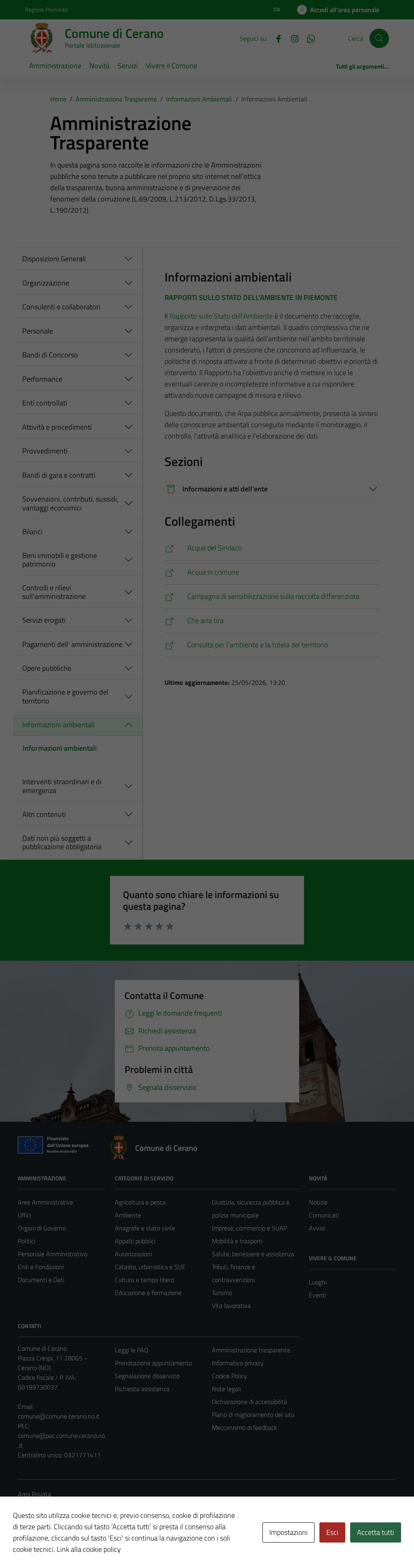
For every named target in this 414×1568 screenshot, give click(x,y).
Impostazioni (288, 1532)
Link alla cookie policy (89, 1549)
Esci (332, 1532)
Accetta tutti (375, 1532)
